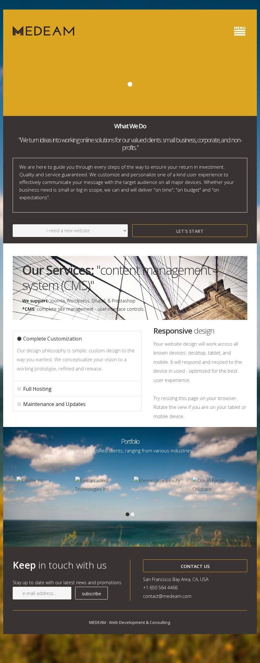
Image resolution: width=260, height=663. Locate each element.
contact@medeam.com (167, 596)
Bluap (43, 31)
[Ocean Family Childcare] (218, 485)
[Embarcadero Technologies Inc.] (100, 485)
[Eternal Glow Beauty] (159, 481)
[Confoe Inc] (42, 481)
